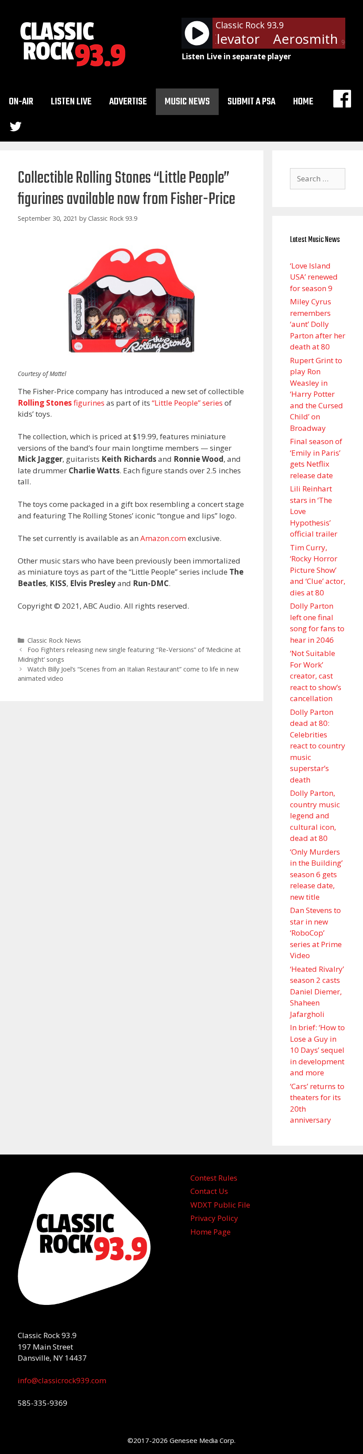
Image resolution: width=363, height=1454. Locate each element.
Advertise (128, 102)
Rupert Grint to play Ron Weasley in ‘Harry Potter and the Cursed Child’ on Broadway (316, 394)
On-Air (21, 102)
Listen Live (71, 102)
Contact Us (209, 1191)
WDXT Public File (220, 1205)
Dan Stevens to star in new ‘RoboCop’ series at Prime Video (316, 932)
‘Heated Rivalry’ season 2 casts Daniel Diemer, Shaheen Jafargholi (317, 991)
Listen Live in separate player (236, 56)
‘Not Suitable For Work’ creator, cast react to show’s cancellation (315, 675)
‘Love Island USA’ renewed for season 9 (314, 277)
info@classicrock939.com (62, 1380)
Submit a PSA (251, 102)
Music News (187, 102)
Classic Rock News (54, 640)
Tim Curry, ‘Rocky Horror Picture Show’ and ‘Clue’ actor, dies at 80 (317, 570)
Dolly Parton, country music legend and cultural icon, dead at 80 (315, 815)
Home (303, 102)
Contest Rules (213, 1178)
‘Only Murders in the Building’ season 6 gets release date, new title (316, 874)
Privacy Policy (214, 1218)
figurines (61, 403)
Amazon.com (163, 538)
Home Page (210, 1232)
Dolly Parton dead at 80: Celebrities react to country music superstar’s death (317, 746)
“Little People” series (187, 403)
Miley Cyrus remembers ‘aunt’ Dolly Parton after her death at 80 (317, 324)
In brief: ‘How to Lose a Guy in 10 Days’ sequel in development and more (317, 1050)
